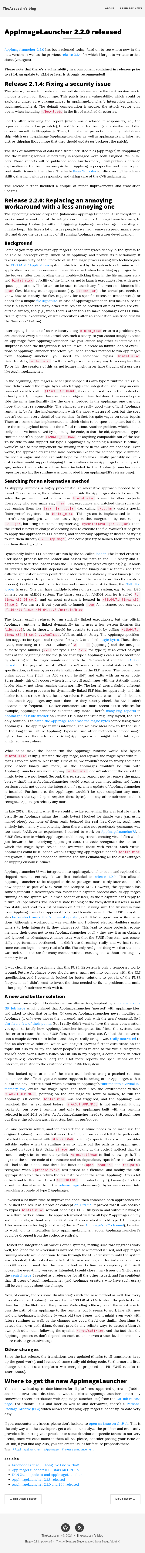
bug (119, 711)
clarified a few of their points (28, 1023)
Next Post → (125, 1499)
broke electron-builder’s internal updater (45, 917)
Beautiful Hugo (75, 1541)
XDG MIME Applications (30, 265)
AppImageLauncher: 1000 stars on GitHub (45, 1470)
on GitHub (82, 1205)
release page (69, 1185)
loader (101, 554)
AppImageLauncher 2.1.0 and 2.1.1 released (45, 1484)
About (109, 8)
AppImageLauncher (27, 1449)
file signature (46, 301)
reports (130, 711)
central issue (21, 1275)
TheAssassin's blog (19, 8)
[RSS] (79, 1527)
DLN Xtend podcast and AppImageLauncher (47, 1474)
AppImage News (131, 8)
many (110, 711)
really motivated (123, 1039)
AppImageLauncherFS (118, 831)
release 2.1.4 (71, 54)
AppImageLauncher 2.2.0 (24, 49)
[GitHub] (65, 1527)
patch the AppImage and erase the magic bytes (72, 721)
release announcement (78, 1449)
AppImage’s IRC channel (104, 1225)
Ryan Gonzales (84, 171)
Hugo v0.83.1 (32, 1541)
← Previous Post (23, 1499)
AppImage (52, 1449)
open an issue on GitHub (108, 1423)
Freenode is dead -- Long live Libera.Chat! (45, 1465)
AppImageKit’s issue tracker (27, 716)
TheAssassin (50, 1535)
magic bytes (109, 639)
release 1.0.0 (105, 876)
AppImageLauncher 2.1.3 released (38, 1479)
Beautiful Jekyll (111, 1541)
